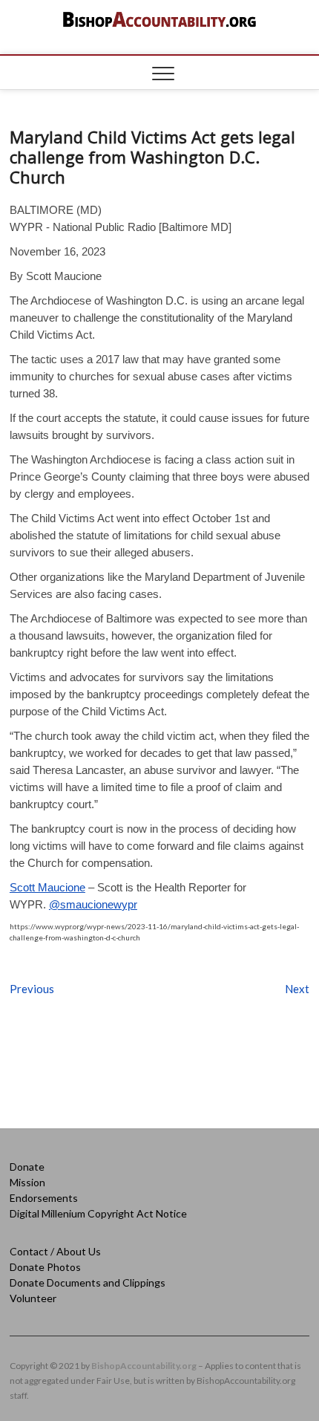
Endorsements (44, 1197)
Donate (27, 1166)
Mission (27, 1182)
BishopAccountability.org (144, 1365)
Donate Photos (45, 1267)
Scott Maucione (47, 887)
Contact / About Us (55, 1251)
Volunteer (33, 1298)
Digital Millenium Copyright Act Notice (98, 1213)
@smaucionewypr (93, 904)
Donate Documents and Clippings (87, 1282)
